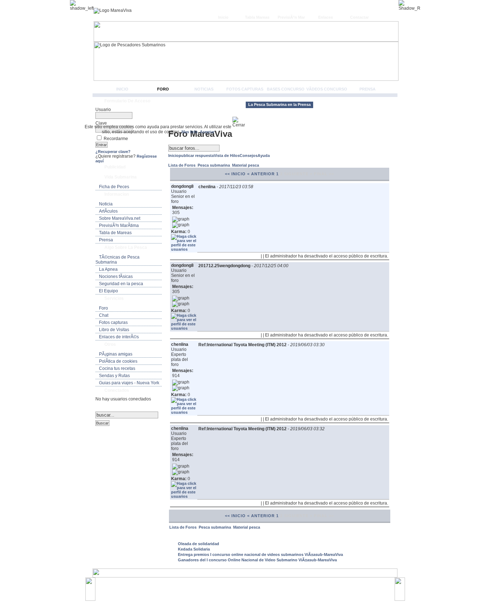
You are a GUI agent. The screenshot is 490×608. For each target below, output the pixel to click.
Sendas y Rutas (114, 375)
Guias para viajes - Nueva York (129, 382)
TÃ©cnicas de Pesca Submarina (117, 260)
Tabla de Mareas (115, 232)
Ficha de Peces (114, 186)
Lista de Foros (182, 165)
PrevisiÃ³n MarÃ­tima (119, 225)
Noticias (203, 89)
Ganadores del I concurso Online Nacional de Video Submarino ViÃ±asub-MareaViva (257, 560)
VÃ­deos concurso (326, 89)
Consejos (249, 155)
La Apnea (108, 269)
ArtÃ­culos (108, 211)
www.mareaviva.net (246, 586)
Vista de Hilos (227, 155)
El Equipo (108, 290)
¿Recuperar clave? (113, 151)
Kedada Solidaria (194, 549)
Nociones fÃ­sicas (116, 276)
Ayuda (264, 155)
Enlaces (325, 17)
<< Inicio (235, 174)
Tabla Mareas (257, 17)
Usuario (103, 109)
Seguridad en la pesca (121, 283)
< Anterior (261, 174)
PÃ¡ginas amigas (115, 354)
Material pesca (245, 165)
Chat (103, 315)
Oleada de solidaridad (198, 544)
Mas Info (190, 132)
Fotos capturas (244, 89)
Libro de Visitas (114, 329)
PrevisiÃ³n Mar (291, 17)
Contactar (359, 17)
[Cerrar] (241, 122)
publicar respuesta (196, 155)
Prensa (367, 89)
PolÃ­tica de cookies (118, 361)
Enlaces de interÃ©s (119, 336)
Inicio (223, 17)
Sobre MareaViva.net (119, 218)
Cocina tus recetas (117, 368)
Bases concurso (286, 89)
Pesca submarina (214, 165)
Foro (163, 89)
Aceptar (207, 132)
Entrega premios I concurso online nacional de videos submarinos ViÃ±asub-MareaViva (260, 554)
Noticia (106, 203)
